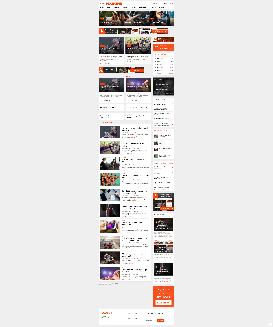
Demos (108, 7)
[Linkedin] (148, 314)
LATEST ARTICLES (105, 123)
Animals (102, 18)
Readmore (104, 60)
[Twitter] (159, 3)
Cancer (128, 114)
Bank (123, 236)
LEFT (101, 76)
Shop (136, 318)
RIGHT (128, 76)
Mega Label (133, 7)
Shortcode (153, 7)
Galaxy (129, 83)
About (129, 313)
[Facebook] (154, 3)
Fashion (123, 173)
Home (102, 7)
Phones (123, 220)
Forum (129, 315)
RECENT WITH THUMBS (161, 131)
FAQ (129, 318)
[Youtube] (161, 3)
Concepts (129, 46)
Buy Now (162, 7)
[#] (145, 314)
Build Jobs (124, 157)
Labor (101, 105)
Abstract (127, 18)
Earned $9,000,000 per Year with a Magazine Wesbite (163, 271)
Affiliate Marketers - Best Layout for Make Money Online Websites (163, 249)
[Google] (156, 3)
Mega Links (124, 7)
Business (123, 189)
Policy (136, 315)
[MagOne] (114, 4)
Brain (128, 105)
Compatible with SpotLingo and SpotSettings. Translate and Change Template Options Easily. (161, 21)
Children (101, 114)
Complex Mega (142, 7)
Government (103, 46)
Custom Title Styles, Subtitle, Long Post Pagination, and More (162, 227)
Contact (135, 313)
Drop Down (116, 7)
